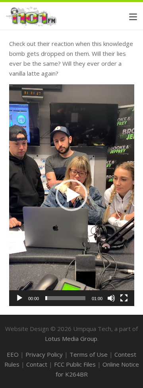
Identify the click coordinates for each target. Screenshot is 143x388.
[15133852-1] (31, 17)
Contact (36, 364)
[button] (133, 17)
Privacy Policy (44, 354)
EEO (13, 354)
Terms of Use (89, 354)
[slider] (65, 298)
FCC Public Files (75, 364)
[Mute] (111, 298)
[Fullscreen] (124, 298)
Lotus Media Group (71, 338)
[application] (71, 195)
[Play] (19, 298)
